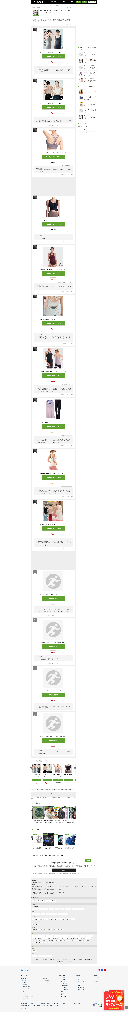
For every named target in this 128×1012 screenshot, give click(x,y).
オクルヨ (46, 959)
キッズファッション (46, 940)
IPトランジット (64, 991)
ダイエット (58, 908)
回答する (84, 1)
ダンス (78, 908)
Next (75, 768)
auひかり (25, 982)
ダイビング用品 (55, 938)
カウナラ (80, 959)
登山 (63, 919)
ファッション (49, 929)
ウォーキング (35, 908)
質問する (78, 1)
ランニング (41, 908)
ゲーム (55, 929)
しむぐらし (47, 982)
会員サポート (97, 981)
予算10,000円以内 (69, 789)
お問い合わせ (24, 1003)
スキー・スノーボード (44, 919)
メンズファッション (87, 938)
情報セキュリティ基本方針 (39, 1005)
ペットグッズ (51, 942)
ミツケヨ (85, 959)
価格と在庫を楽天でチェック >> (67, 384)
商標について (50, 1005)
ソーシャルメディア (82, 989)
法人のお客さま (62, 975)
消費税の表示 (31, 1003)
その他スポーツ (35, 924)
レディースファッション (40, 789)
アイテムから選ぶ (82, 129)
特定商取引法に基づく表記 (27, 1005)
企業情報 (78, 975)
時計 (61, 940)
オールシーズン (52, 900)
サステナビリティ (81, 981)
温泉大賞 (47, 980)
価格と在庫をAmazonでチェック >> (66, 165)
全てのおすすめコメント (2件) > (66, 548)
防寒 (34, 950)
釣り (67, 919)
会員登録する (64, 870)
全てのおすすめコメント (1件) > (66, 174)
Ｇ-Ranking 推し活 (67, 961)
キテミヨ (64, 959)
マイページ (92, 1)
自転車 (51, 919)
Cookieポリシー (77, 1003)
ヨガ (33, 789)
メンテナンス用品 (79, 938)
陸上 (82, 908)
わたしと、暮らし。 (57, 959)
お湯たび (51, 959)
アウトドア (72, 919)
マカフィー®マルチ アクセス (66, 994)
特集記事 (71, 1)
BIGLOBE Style (81, 987)
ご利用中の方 (96, 975)
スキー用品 (61, 938)
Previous (31, 768)
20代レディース (61, 789)
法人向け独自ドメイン (65, 996)
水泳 (74, 908)
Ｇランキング (37, 959)
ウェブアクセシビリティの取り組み (43, 1003)
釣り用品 (72, 938)
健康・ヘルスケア (36, 929)
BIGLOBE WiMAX (27, 986)
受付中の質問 (53, 1)
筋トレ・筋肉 (51, 908)
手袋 (65, 940)
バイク (55, 919)
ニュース (79, 983)
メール (95, 979)
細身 (40, 955)
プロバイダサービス (65, 983)
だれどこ (42, 959)
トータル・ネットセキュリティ (29, 995)
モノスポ (33, 855)
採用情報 (79, 985)
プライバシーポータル (68, 1003)
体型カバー (50, 955)
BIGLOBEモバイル (27, 984)
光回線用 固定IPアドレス (66, 985)
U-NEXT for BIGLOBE (28, 997)
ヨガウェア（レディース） (51, 789)
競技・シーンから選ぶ (83, 126)
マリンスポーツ (35, 919)
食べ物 (88, 940)
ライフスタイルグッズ (43, 942)
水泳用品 (39, 938)
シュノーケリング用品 (46, 938)
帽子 (57, 940)
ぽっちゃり (35, 955)
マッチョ (44, 955)
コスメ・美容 (35, 942)
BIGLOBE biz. (64, 978)
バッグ (53, 940)
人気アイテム (62, 1)
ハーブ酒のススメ (60, 961)
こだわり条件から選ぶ (83, 132)
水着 (70, 940)
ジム (46, 908)
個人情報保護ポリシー (57, 1003)
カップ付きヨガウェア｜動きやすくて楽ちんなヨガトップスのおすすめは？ (50, 855)
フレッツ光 (63, 981)
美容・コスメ (43, 929)
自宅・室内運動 (68, 908)
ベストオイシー (70, 959)
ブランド (79, 979)
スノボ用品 (67, 938)
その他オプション (27, 998)
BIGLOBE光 (25, 980)
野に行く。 (76, 959)
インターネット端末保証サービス (30, 993)
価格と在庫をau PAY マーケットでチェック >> (64, 282)
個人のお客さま (25, 975)
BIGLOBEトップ (57, 1005)
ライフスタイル (60, 929)
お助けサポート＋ (27, 991)
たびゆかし (90, 959)
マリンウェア (75, 940)
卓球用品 (34, 938)
